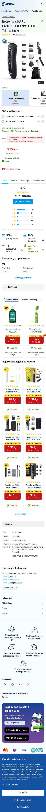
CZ (6, 697)
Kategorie (8, 524)
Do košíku (14, 410)
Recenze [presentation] (13, 181)
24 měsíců (16, 536)
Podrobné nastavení (23, 800)
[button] (23, 598)
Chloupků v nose (15, 583)
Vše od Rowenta (8, 17)
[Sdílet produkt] (42, 21)
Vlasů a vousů (14, 580)
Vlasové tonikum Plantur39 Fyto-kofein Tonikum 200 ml (36, 330)
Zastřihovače (37, 11)
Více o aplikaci (13, 723)
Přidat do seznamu (12, 169)
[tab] (5, 181)
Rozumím (23, 792)
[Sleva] (6, 308)
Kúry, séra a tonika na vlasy (13, 353)
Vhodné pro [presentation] (25, 181)
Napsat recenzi (25, 202)
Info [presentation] (5, 181)
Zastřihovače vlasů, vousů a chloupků (20, 573)
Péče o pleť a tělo (21, 11)
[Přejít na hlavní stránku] (8, 4)
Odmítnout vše (23, 807)
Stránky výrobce (18, 540)
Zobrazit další (21, 514)
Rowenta (12, 577)
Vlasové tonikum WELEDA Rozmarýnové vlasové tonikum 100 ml (12, 330)
